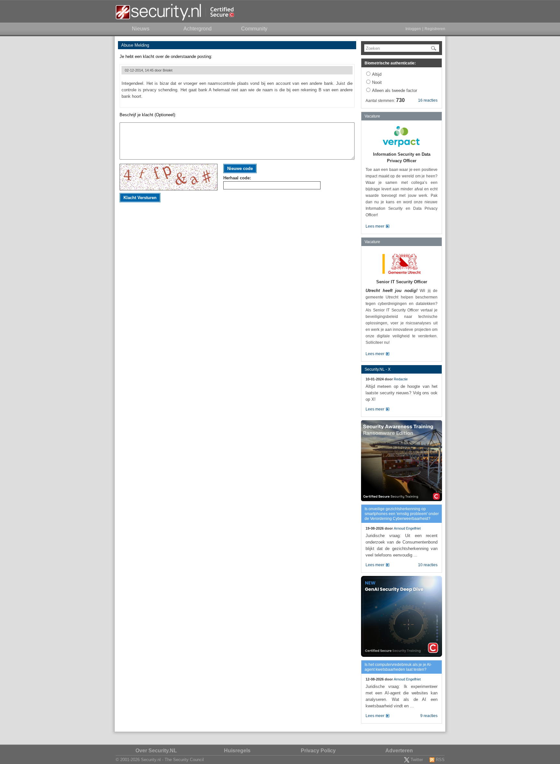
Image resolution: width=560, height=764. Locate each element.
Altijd (376, 74)
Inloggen (413, 29)
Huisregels (237, 750)
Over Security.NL (156, 750)
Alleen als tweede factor (394, 90)
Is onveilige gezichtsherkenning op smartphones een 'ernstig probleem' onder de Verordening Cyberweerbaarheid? (402, 514)
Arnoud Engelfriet (407, 528)
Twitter (417, 759)
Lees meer (375, 226)
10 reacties (428, 565)
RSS (440, 759)
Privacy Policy (318, 750)
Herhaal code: (237, 177)
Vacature (372, 116)
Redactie (401, 379)
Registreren (435, 29)
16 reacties (428, 100)
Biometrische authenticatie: (390, 63)
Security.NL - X (378, 369)
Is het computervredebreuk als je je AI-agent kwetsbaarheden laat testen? (398, 667)
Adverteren (399, 750)
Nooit (377, 82)
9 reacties (429, 715)
